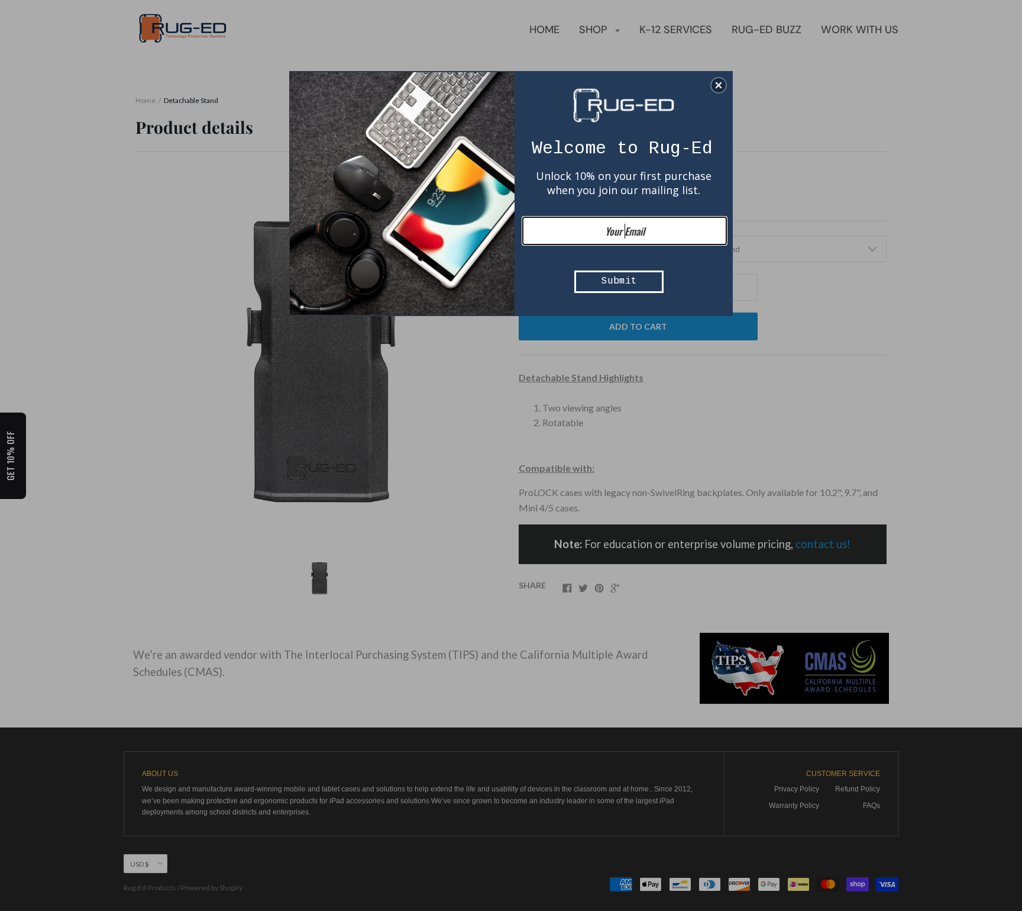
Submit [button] (619, 281)
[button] (718, 85)
